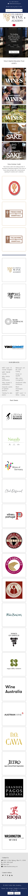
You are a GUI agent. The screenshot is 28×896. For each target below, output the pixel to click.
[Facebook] (5, 875)
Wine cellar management (19, 379)
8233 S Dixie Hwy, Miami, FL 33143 (14, 6)
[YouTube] (10, 875)
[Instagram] (7, 875)
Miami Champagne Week (19, 388)
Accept (11, 893)
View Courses (14, 52)
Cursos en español (19, 375)
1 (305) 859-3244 (14, 1)
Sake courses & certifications (7, 383)
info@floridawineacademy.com (15, 3)
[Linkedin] (12, 875)
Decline (17, 893)
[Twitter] (3, 875)
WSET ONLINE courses (6, 373)
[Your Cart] (25, 18)
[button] (26, 42)
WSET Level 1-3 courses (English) (7, 369)
